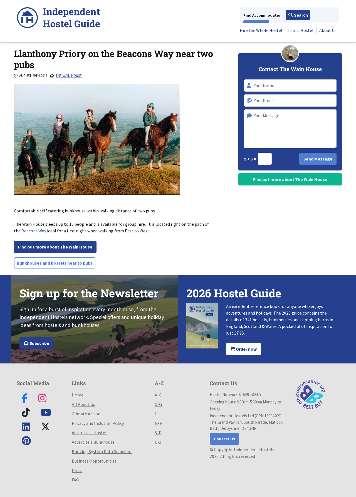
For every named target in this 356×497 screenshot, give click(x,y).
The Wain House (69, 75)
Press (77, 470)
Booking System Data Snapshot (102, 451)
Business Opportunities (94, 461)
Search (300, 15)
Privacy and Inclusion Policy (98, 423)
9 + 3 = (250, 159)
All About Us (83, 404)
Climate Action (86, 413)
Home (77, 395)
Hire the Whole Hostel (261, 30)
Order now (246, 349)
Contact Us (224, 438)
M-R (158, 423)
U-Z (158, 442)
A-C (158, 395)
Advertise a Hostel (89, 432)
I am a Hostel (300, 30)
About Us (328, 30)
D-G (158, 404)
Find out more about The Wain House (55, 247)
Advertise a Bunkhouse (93, 442)
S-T (158, 432)
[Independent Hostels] (58, 18)
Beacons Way (33, 231)
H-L (158, 413)
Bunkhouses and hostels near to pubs (55, 263)
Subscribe (39, 343)
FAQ (75, 480)
